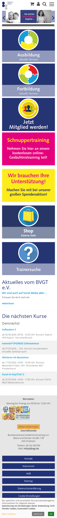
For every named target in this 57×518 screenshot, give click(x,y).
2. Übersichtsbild (28, 26)
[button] (38, 4)
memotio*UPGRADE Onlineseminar (20, 343)
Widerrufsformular (28, 426)
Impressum (28, 466)
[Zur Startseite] (12, 5)
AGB (28, 473)
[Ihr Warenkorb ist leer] (32, 4)
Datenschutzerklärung (29, 488)
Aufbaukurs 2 (9, 329)
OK (51, 514)
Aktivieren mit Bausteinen (15, 357)
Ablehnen (38, 514)
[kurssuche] (44, 4)
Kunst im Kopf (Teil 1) (13, 374)
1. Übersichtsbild (28, 25)
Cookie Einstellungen (29, 495)
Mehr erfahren (9, 514)
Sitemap (28, 481)
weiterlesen (8, 303)
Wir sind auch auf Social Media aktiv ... (24, 293)
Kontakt (28, 458)
